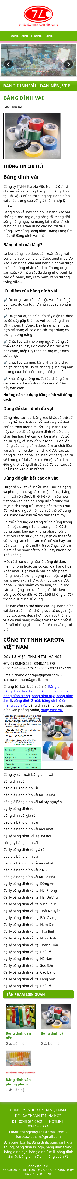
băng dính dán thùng (20, 691)
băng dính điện (53, 700)
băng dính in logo (53, 691)
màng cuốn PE (15, 705)
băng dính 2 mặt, (27, 700)
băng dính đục (43, 696)
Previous (8, 64)
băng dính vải (52, 710)
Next (68, 64)
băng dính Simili (41, 1151)
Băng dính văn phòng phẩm (18, 1082)
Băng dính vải (53, 1033)
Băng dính (56, 686)
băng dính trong (16, 696)
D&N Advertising (38, 1174)
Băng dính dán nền (18, 1035)
